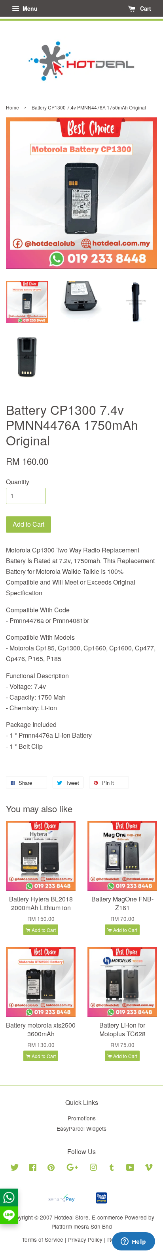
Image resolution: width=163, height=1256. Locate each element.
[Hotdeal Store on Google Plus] (72, 1168)
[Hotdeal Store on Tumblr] (111, 1168)
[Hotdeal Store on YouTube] (130, 1168)
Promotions (82, 1118)
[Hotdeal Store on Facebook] (32, 1168)
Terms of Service (42, 1239)
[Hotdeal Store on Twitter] (14, 1168)
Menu (29, 8)
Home (12, 107)
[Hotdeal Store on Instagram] (93, 1168)
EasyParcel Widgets (81, 1128)
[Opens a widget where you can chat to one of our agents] (133, 1242)
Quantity (17, 481)
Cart (144, 8)
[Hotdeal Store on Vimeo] (148, 1168)
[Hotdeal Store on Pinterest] (51, 1168)
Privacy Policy (85, 1239)
